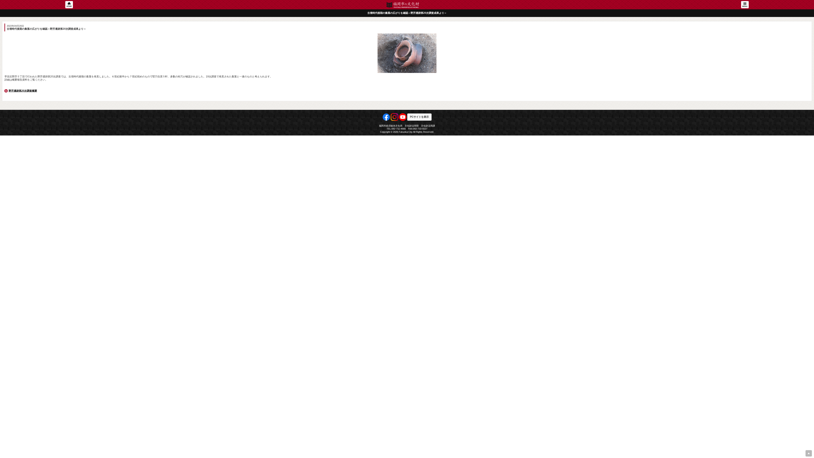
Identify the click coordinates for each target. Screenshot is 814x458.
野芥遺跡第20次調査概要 (23, 90)
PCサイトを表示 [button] (419, 116)
